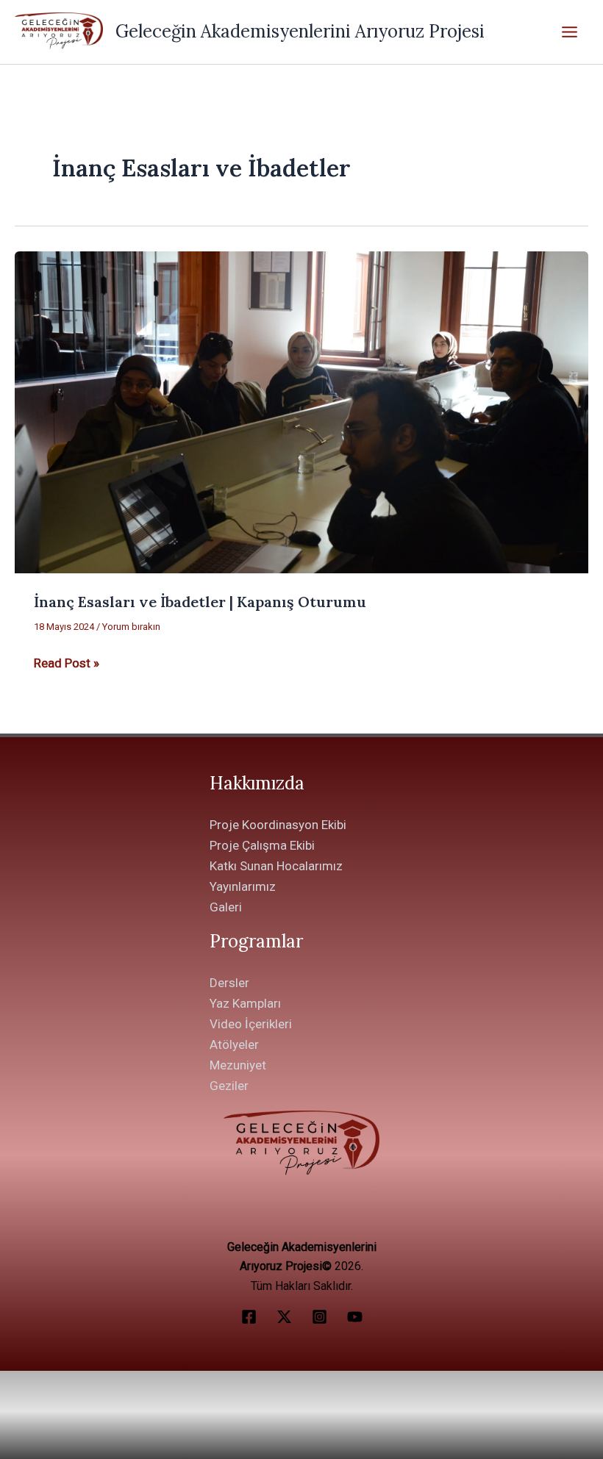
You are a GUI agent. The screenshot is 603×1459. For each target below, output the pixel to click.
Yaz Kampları (245, 1003)
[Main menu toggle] (570, 32)
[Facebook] (249, 1316)
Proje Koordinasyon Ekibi (278, 824)
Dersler (229, 982)
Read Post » (66, 661)
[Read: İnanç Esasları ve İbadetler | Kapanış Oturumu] (301, 411)
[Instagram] (319, 1316)
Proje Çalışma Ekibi (262, 845)
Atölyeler (234, 1044)
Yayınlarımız (243, 886)
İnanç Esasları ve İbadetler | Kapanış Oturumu (200, 601)
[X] (284, 1316)
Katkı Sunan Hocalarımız (276, 865)
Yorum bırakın (131, 626)
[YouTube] (354, 1316)
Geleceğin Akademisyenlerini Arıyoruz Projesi (300, 31)
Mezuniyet (238, 1065)
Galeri (226, 907)
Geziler (229, 1085)
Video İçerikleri (251, 1024)
